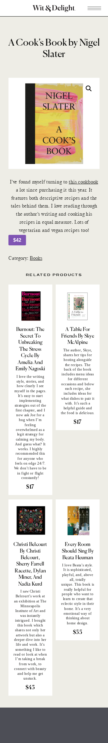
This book (82, 584)
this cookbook (83, 182)
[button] (89, 89)
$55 (77, 632)
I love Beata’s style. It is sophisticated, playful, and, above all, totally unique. (77, 574)
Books (36, 258)
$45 (30, 687)
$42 (17, 240)
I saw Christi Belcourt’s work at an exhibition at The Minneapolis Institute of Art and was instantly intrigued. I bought (30, 605)
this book (24, 625)
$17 (30, 487)
